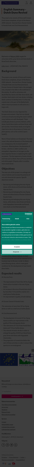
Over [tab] (27, 218)
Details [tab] (17, 218)
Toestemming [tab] (6, 218)
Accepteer (17, 247)
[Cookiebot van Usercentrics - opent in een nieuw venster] (25, 214)
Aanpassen (16, 251)
